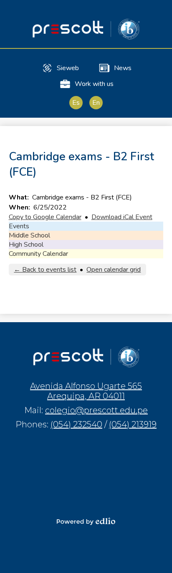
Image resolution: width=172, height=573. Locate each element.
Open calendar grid (113, 269)
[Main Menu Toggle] (158, 13)
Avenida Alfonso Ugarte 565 (86, 391)
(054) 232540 (76, 424)
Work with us (94, 83)
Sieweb (68, 68)
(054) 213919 (133, 424)
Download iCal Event (121, 217)
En (96, 102)
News (123, 68)
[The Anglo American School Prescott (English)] (86, 29)
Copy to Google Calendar (45, 217)
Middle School (29, 235)
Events (19, 226)
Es (76, 102)
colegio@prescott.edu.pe (96, 410)
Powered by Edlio (86, 521)
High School (26, 244)
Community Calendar (38, 253)
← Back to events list (45, 269)
